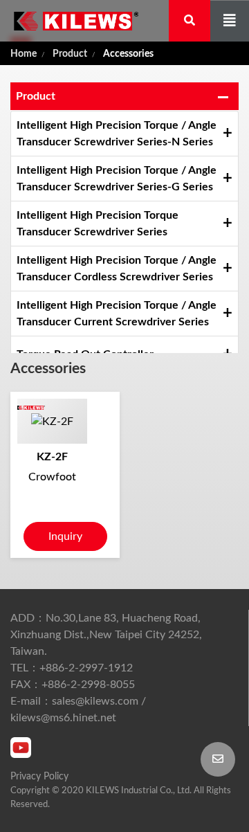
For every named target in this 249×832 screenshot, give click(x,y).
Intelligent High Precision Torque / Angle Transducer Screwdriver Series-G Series (116, 178)
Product (70, 53)
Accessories (128, 53)
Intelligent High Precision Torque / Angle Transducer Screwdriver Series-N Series (116, 133)
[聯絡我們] (218, 759)
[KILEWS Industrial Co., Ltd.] (69, 20)
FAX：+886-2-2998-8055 (72, 684)
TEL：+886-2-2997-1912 (71, 667)
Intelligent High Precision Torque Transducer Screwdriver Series (97, 223)
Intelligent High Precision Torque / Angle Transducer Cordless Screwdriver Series (116, 268)
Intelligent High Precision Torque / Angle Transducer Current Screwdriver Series (116, 313)
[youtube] (20, 747)
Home (23, 53)
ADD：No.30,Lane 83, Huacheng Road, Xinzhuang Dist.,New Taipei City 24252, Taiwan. (106, 635)
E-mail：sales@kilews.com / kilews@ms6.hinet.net (78, 709)
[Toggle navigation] (229, 21)
